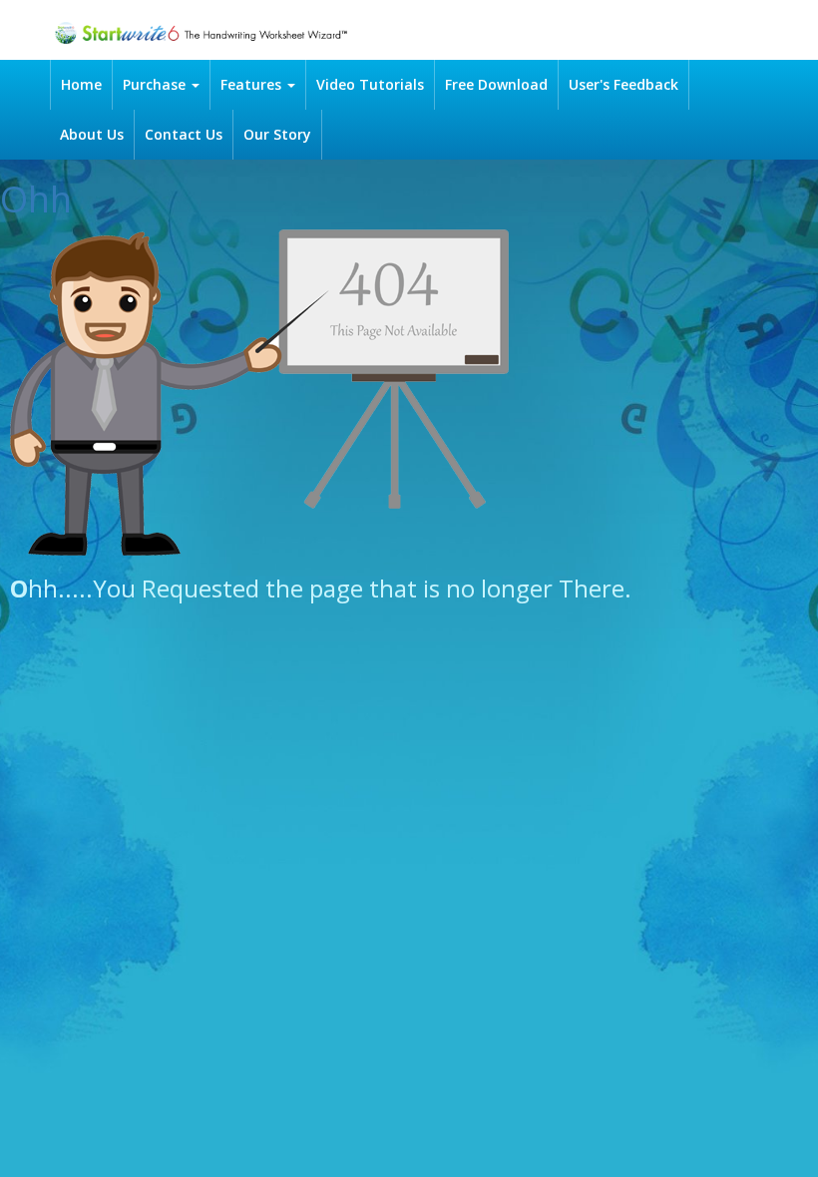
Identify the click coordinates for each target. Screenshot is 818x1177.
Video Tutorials (370, 84)
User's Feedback (623, 84)
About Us (92, 134)
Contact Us (183, 134)
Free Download (496, 84)
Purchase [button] (156, 84)
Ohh (36, 199)
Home (81, 84)
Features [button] (252, 84)
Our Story (277, 134)
